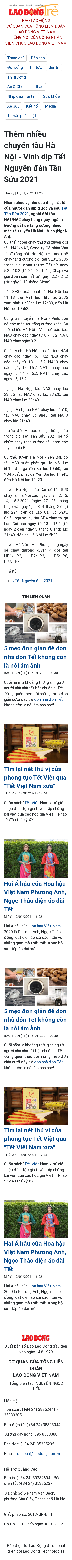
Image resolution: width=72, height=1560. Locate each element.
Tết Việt (31, 802)
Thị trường (16, 77)
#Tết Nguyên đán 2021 (32, 580)
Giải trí (54, 67)
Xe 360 (13, 106)
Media (50, 106)
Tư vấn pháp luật (21, 115)
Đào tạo (38, 58)
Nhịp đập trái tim (22, 96)
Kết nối (32, 106)
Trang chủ (15, 58)
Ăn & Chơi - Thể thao (25, 86)
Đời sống (15, 67)
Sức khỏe (51, 96)
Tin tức (35, 67)
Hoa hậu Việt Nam (45, 926)
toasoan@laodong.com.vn (38, 1453)
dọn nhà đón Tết (48, 699)
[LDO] (36, 623)
